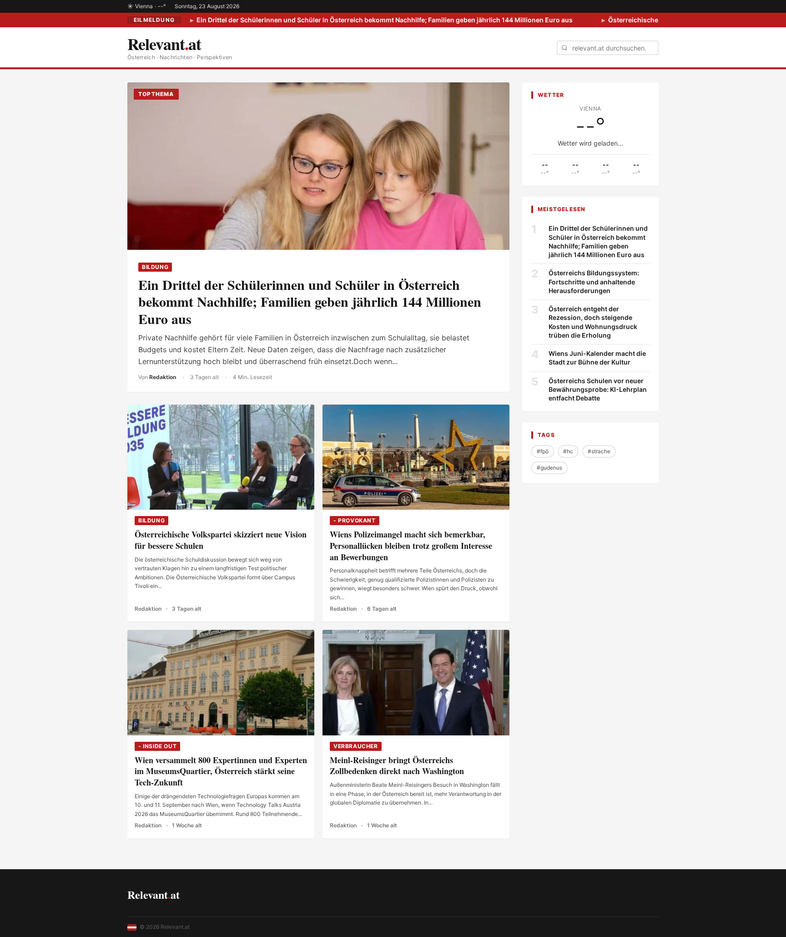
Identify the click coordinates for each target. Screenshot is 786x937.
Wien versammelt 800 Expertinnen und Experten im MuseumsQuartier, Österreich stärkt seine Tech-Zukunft (221, 771)
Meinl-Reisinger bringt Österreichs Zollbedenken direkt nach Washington (397, 765)
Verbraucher (355, 746)
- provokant (354, 520)
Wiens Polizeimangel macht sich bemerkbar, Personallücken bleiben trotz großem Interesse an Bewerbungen (411, 545)
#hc (568, 451)
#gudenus (549, 467)
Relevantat (153, 894)
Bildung (155, 266)
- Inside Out (157, 746)
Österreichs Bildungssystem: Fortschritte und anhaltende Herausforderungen (594, 281)
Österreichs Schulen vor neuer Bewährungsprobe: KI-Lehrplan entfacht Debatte (598, 389)
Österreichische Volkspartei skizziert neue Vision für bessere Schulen (221, 540)
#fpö (543, 451)
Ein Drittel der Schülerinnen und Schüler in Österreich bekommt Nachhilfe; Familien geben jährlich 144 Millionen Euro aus (384, 20)
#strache (599, 451)
